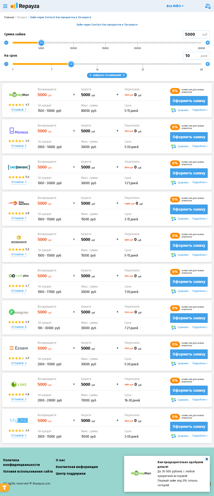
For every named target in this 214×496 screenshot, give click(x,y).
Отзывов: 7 (18, 109)
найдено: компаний (107, 75)
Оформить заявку (189, 100)
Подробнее (199, 110)
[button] (5, 6)
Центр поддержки (71, 474)
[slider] (41, 43)
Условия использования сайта (28, 471)
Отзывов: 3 (18, 146)
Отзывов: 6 (19, 327)
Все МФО (174, 6)
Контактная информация (77, 467)
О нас (60, 460)
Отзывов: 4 (19, 363)
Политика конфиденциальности (21, 462)
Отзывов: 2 (18, 399)
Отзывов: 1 (18, 182)
